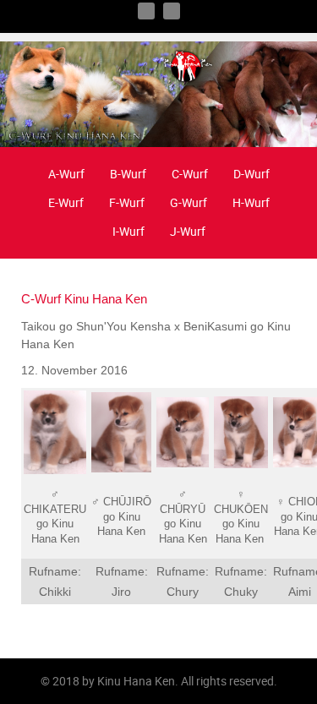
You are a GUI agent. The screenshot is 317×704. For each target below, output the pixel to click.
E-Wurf (66, 202)
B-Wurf (128, 174)
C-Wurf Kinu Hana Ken (84, 299)
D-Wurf (251, 174)
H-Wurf (251, 202)
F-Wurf (127, 202)
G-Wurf (188, 202)
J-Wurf (187, 231)
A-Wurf (66, 174)
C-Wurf (190, 174)
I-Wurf (128, 231)
